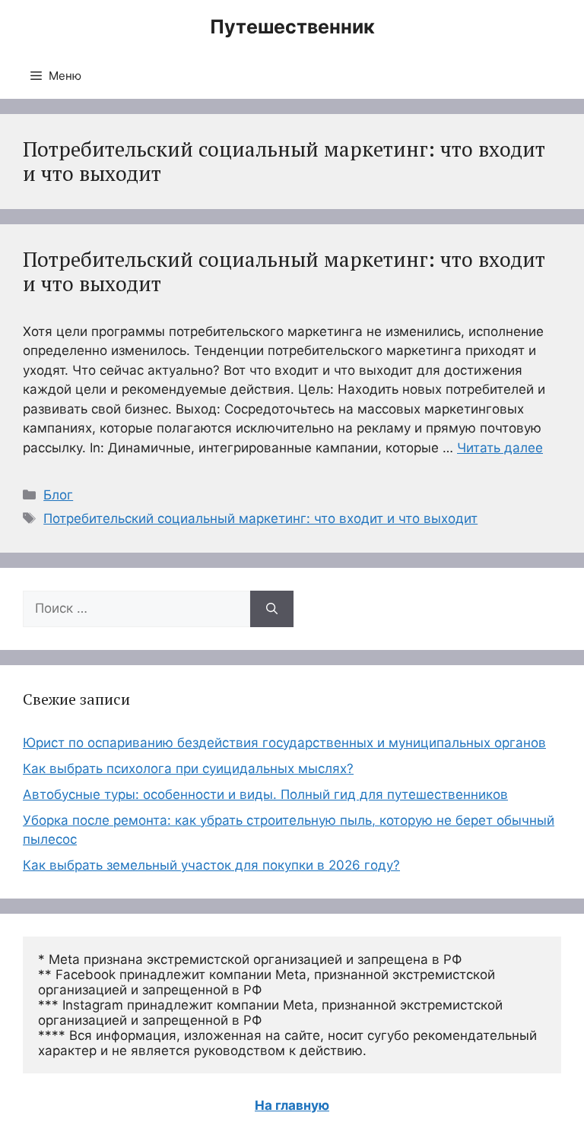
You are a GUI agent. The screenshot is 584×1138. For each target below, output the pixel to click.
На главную (292, 1105)
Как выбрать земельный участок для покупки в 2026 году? (211, 865)
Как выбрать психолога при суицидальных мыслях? (188, 768)
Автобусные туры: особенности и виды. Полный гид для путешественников (265, 794)
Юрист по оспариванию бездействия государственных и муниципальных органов (284, 742)
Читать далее (500, 447)
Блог (58, 494)
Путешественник (292, 26)
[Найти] (272, 609)
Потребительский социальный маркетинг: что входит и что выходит (284, 271)
